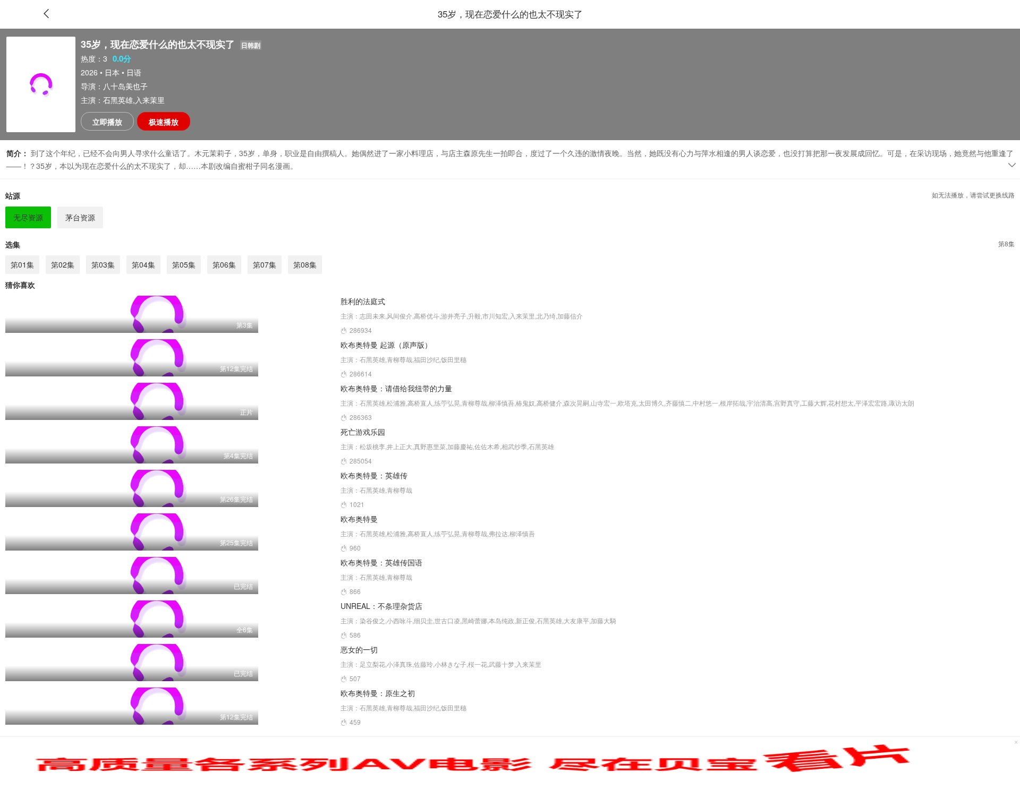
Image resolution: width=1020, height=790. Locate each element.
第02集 (62, 264)
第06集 (224, 264)
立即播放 (107, 121)
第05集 (184, 264)
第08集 (305, 264)
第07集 (264, 264)
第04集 (143, 264)
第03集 (103, 264)
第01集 (22, 264)
